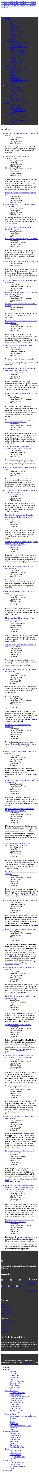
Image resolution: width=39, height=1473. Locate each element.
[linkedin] (15, 12)
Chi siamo (9, 115)
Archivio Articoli (20, 111)
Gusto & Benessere (12, 41)
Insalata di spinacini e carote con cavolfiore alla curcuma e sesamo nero (21, 293)
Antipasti (13, 22)
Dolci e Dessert (15, 35)
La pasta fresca (15, 60)
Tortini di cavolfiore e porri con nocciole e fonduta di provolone (19, 228)
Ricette (8, 20)
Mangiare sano (15, 93)
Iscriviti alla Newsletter (18, 120)
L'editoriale (14, 113)
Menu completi (15, 37)
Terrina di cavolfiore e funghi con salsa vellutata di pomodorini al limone (21, 491)
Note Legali (5, 1295)
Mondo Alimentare (7, 1313)
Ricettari (13, 39)
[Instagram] (11, 12)
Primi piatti (14, 23)
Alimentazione (15, 87)
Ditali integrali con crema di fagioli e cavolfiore (21, 239)
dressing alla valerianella (20, 744)
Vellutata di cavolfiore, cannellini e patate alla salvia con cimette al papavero (20, 421)
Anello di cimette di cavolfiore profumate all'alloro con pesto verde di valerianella (19, 447)
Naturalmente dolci (17, 62)
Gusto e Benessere (7, 1307)
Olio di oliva (14, 95)
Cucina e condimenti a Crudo (20, 1397)
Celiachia (13, 72)
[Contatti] (6, 12)
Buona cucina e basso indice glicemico (18, 69)
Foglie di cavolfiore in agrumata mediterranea (21, 929)
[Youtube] (13, 12)
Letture (8, 103)
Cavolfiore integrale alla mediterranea (18, 1086)
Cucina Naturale (16, 109)
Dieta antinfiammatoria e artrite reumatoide (19, 81)
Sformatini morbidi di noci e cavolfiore (18, 168)
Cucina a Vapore (16, 45)
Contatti (12, 122)
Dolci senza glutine (17, 54)
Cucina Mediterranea (18, 51)
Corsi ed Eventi (15, 118)
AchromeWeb (20, 1364)
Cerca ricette (10, 124)
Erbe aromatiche (16, 89)
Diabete (13, 76)
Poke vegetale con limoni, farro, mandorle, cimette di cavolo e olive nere (19, 1152)
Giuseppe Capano (27, 1362)
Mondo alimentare (12, 85)
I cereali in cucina (16, 58)
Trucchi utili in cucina (18, 101)
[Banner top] (19, 8)
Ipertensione (14, 78)
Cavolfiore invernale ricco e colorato (18, 1025)
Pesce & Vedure (16, 64)
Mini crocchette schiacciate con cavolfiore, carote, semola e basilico (19, 346)
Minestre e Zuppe (16, 25)
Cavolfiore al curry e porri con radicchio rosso (21, 900)
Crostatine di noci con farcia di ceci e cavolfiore (21, 261)
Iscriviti (3, 1350)
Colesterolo (14, 74)
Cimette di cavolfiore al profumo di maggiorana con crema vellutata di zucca (21, 543)
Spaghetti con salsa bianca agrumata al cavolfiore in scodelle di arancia (18, 844)
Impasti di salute (16, 91)
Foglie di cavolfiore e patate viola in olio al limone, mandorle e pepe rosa (19, 810)
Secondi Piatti (15, 27)
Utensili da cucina (16, 99)
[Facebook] (8, 12)
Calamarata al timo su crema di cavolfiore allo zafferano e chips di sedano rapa (20, 369)
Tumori (12, 84)
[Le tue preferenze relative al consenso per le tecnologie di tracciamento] (2, 1105)
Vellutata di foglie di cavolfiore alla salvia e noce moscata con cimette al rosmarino (20, 1056)
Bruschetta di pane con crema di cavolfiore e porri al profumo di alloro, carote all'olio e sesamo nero (20, 517)
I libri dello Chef (16, 105)
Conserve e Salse (16, 33)
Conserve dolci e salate (19, 43)
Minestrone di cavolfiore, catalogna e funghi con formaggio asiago (20, 619)
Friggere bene (15, 56)
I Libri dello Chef (7, 1322)
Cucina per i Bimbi (17, 53)
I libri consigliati (15, 107)
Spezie (12, 97)
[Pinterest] (17, 12)
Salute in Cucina (11, 66)
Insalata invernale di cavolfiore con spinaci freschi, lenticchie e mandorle (19, 1221)
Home (7, 18)
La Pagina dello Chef (18, 116)
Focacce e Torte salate (18, 31)
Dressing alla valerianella (14, 696)
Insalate (13, 29)
